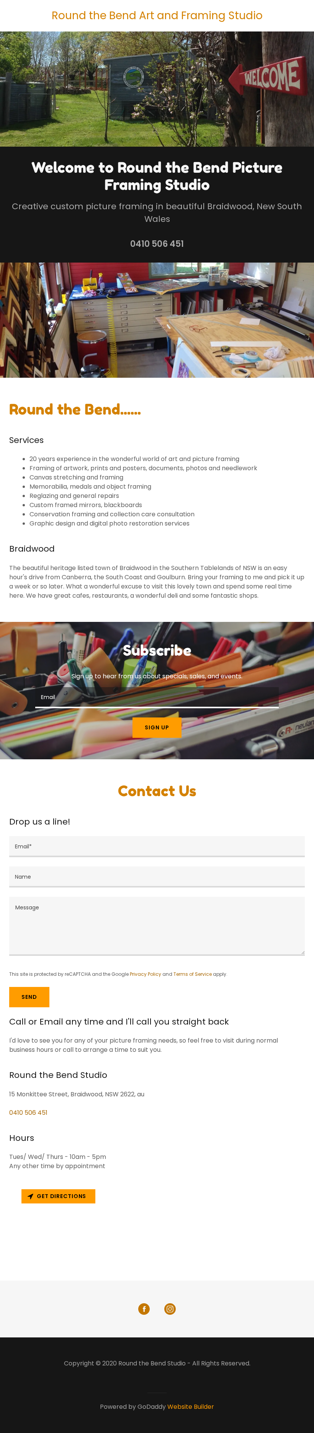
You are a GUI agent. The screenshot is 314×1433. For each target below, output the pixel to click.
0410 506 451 (157, 244)
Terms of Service (192, 974)
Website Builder (190, 1406)
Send (29, 997)
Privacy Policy (145, 974)
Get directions (61, 1196)
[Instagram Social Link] (170, 1309)
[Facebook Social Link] (144, 1309)
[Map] (157, 1233)
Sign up (157, 727)
